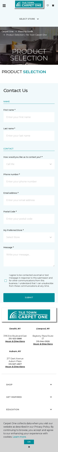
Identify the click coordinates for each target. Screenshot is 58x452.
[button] (29, 164)
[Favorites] (47, 6)
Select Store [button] (27, 19)
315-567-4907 (15, 364)
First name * (9, 110)
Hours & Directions (15, 341)
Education (12, 409)
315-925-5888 (15, 338)
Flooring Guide (25, 31)
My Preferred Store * (13, 230)
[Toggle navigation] (4, 5)
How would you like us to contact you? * (23, 157)
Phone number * (11, 174)
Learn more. (19, 436)
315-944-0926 (43, 341)
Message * (8, 247)
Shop (9, 384)
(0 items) (53, 5)
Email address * (10, 193)
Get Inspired (14, 397)
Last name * (9, 129)
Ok (28, 442)
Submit (29, 297)
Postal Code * (9, 212)
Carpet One (8, 31)
